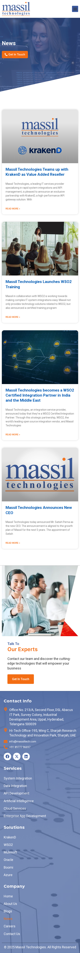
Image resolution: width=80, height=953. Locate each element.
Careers (9, 926)
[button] (75, 9)
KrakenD (10, 837)
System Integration (18, 778)
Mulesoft (10, 852)
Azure (8, 875)
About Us (10, 904)
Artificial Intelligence (19, 801)
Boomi (8, 867)
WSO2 (8, 845)
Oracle (8, 860)
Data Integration (15, 786)
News (8, 919)
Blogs (8, 911)
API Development (16, 793)
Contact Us (12, 934)
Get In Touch (20, 679)
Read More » (13, 208)
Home (8, 896)
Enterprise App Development (25, 816)
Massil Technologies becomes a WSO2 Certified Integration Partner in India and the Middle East (40, 395)
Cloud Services (15, 808)
